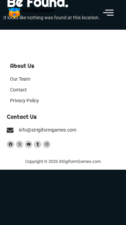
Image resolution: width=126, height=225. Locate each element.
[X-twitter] (19, 144)
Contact (18, 90)
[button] (108, 13)
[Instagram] (46, 144)
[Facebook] (10, 144)
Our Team (20, 79)
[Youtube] (28, 144)
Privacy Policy (24, 101)
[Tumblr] (37, 144)
